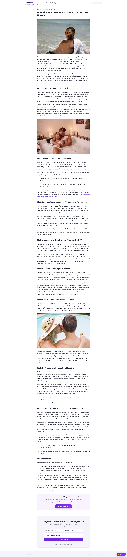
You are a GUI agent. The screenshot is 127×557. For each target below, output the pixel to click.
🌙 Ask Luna (121, 554)
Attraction (69, 3)
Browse (82, 3)
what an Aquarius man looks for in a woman (60, 292)
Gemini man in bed (82, 111)
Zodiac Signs (53, 3)
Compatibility (62, 3)
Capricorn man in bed (80, 59)
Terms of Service (97, 554)
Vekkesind (39, 9)
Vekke (32, 3)
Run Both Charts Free (63, 506)
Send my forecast (63, 539)
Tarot (47, 3)
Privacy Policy (89, 554)
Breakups (75, 3)
